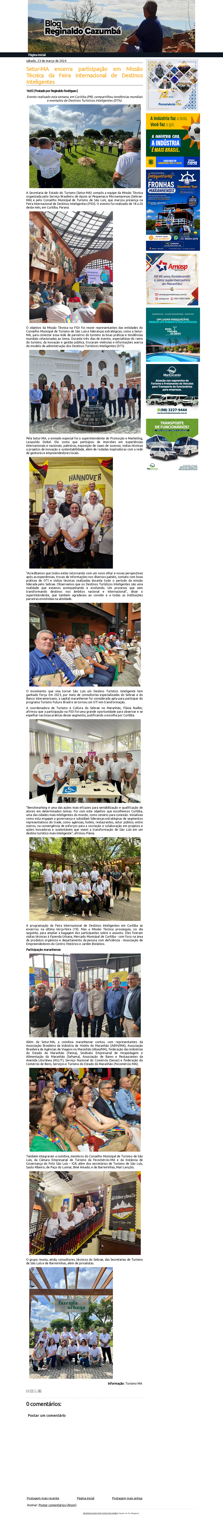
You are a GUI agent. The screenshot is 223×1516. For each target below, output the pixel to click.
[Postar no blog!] (31, 1391)
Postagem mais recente (43, 1498)
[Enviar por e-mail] (27, 1391)
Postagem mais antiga (127, 1498)
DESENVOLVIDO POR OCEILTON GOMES (100, 1513)
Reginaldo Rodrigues (63, 90)
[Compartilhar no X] (35, 1391)
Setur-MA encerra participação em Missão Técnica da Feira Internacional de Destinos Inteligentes (84, 75)
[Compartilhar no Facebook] (39, 1391)
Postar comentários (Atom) (57, 1505)
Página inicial (37, 55)
